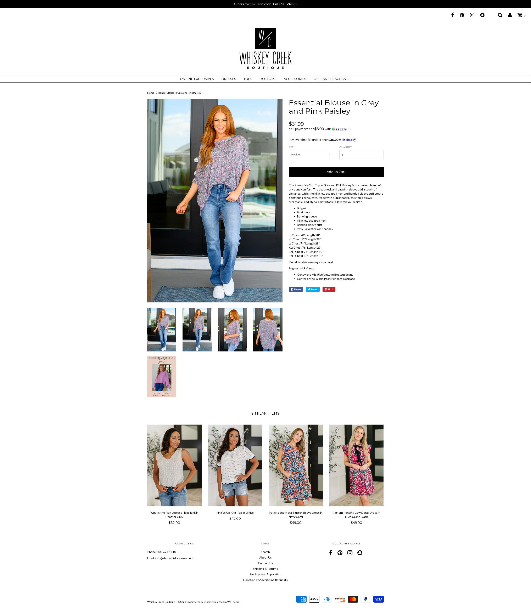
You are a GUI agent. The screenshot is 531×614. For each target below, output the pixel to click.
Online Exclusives (197, 79)
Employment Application (265, 574)
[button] (336, 129)
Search (265, 552)
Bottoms (268, 79)
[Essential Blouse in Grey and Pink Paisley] (162, 329)
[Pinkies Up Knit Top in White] (235, 465)
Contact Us (265, 563)
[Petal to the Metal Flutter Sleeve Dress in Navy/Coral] (296, 465)
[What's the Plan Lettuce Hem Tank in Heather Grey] (174, 465)
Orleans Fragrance (332, 79)
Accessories (295, 79)
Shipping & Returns (265, 568)
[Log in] (507, 14)
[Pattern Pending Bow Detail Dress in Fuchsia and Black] (356, 465)
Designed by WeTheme (226, 601)
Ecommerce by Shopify (199, 601)
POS (179, 601)
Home (150, 92)
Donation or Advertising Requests (265, 580)
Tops (248, 79)
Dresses (228, 79)
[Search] (497, 14)
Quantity (345, 147)
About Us (265, 557)
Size (291, 147)
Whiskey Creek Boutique (161, 601)
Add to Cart (336, 172)
